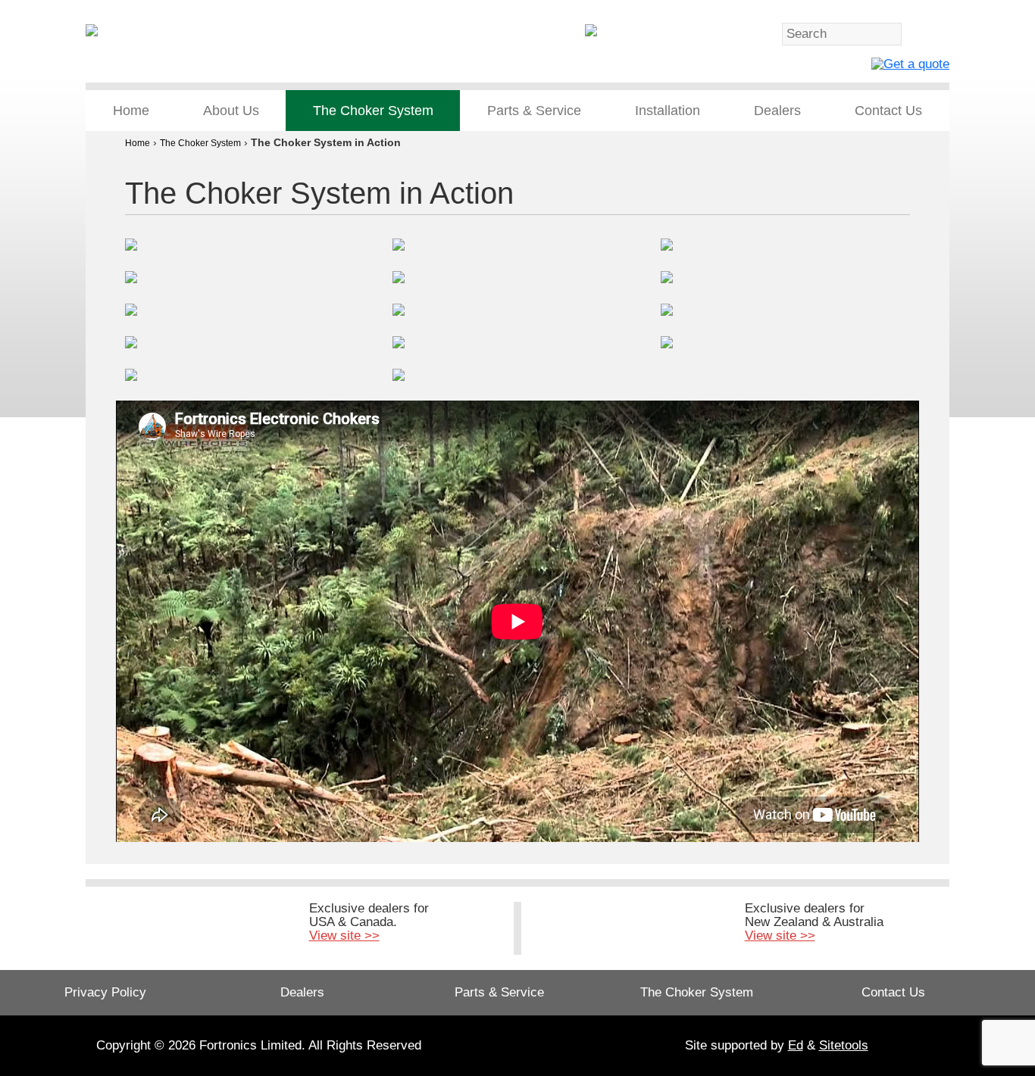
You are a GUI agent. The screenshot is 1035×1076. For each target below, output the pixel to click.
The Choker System (373, 110)
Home (131, 110)
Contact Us (888, 110)
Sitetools (843, 1045)
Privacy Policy (105, 992)
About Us (231, 110)
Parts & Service (534, 110)
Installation (667, 110)
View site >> (344, 936)
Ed (795, 1045)
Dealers (777, 110)
